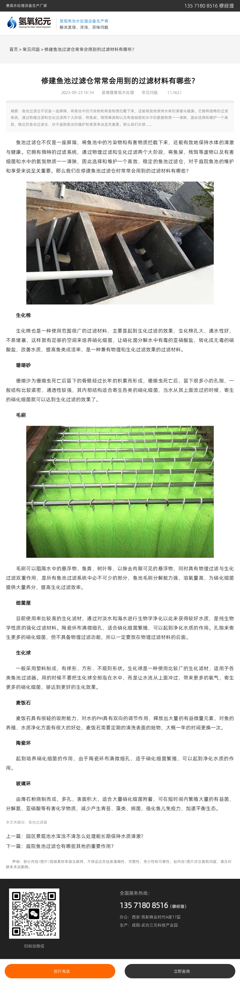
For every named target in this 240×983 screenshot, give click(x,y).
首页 (13, 49)
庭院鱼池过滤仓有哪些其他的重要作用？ (71, 846)
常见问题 (31, 49)
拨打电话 (62, 971)
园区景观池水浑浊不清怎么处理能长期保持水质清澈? (84, 836)
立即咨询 (182, 971)
